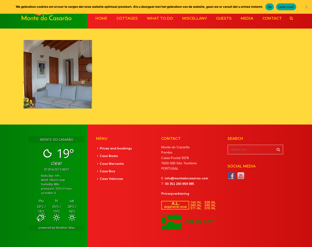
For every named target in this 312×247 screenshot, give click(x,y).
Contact (272, 18)
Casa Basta (109, 156)
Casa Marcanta (112, 164)
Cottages (127, 18)
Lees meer (286, 7)
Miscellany (194, 18)
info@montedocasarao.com (186, 178)
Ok (270, 7)
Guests (224, 18)
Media (247, 18)
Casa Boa (107, 171)
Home (101, 18)
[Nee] (306, 7)
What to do (160, 18)
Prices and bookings (116, 148)
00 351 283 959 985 (179, 184)
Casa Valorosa (111, 179)
